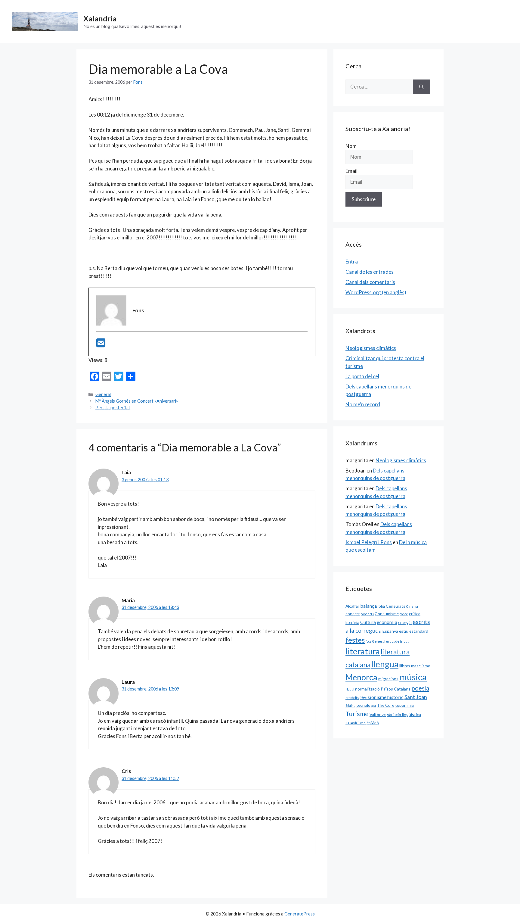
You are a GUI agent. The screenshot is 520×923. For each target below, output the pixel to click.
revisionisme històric (382, 697)
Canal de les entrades (369, 272)
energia (405, 622)
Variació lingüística (404, 714)
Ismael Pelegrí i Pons (368, 542)
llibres (404, 665)
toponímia (404, 705)
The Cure (385, 705)
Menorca (361, 677)
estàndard (418, 631)
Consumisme (387, 613)
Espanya (390, 631)
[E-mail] (100, 344)
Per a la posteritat (112, 407)
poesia (420, 688)
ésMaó (373, 722)
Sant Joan (415, 697)
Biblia (380, 606)
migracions (388, 678)
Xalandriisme (355, 723)
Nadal (349, 689)
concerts (367, 614)
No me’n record (362, 404)
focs (368, 641)
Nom (351, 146)
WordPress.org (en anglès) (375, 292)
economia (387, 622)
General (103, 394)
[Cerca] (421, 87)
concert (352, 613)
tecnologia (366, 705)
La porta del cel (362, 376)
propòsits (352, 698)
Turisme (357, 714)
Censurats (395, 606)
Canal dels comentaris (370, 282)
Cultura (368, 622)
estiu (403, 631)
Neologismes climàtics (370, 348)
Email (351, 171)
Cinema (412, 606)
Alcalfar (352, 606)
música (413, 677)
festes (355, 640)
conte (404, 614)
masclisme (420, 665)
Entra (351, 261)
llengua (384, 664)
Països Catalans (395, 688)
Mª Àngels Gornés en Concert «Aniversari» (136, 401)
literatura (362, 651)
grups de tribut (397, 641)
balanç (367, 606)
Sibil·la (350, 705)
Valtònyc (378, 714)
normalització (367, 688)
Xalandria (99, 18)
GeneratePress (299, 913)
